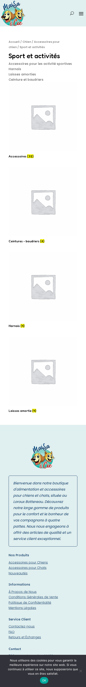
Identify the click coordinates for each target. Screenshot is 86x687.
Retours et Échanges (25, 637)
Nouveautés (18, 573)
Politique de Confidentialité (30, 602)
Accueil (14, 42)
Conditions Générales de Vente (33, 597)
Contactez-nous (22, 626)
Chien (26, 42)
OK (44, 680)
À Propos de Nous (23, 592)
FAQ (12, 632)
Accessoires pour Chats (28, 568)
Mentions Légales (22, 608)
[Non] (80, 671)
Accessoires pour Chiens (28, 562)
